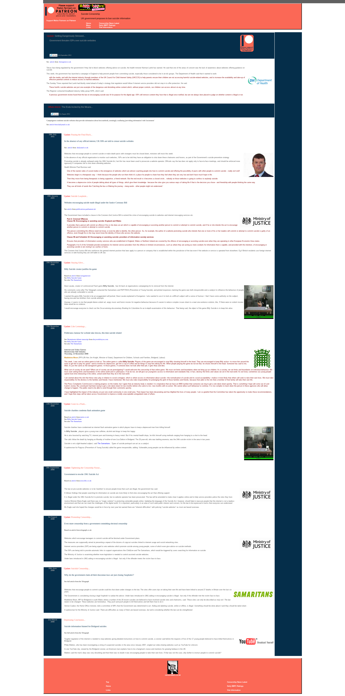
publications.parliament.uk (86, 209)
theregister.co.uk (65, 62)
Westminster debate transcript (78, 339)
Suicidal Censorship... (80, 568)
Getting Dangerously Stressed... (70, 36)
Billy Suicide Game (74, 278)
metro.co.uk (84, 417)
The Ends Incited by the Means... (77, 107)
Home (88, 23)
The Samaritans (76, 280)
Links (88, 27)
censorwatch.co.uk (173, 675)
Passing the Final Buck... (81, 135)
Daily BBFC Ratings (107, 25)
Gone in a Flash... (78, 404)
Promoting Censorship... (81, 517)
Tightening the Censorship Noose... (86, 468)
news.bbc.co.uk (85, 481)
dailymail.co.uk (82, 148)
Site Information (106, 27)
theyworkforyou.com (100, 339)
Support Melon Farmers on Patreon (61, 21)
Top (107, 682)
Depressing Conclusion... (74, 620)
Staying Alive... (77, 262)
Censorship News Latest (109, 23)
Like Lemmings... (78, 326)
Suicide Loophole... (79, 196)
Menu (88, 25)
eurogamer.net (85, 276)
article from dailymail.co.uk (59, 125)
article (52, 62)
